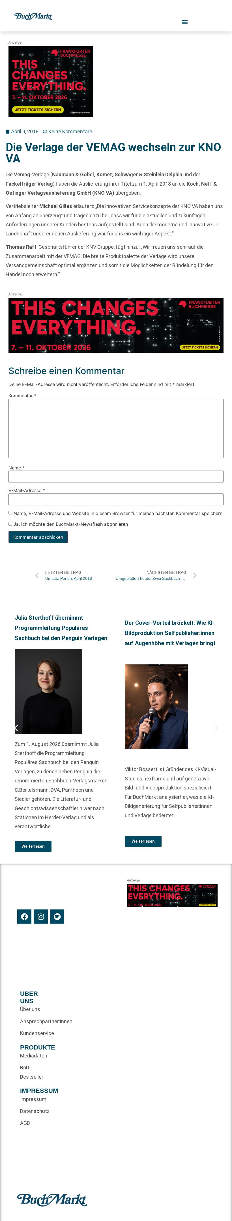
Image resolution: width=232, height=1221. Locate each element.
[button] (16, 728)
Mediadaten (30, 1056)
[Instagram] (41, 916)
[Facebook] (24, 916)
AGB (25, 1123)
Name (16, 467)
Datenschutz (30, 1111)
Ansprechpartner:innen (30, 1021)
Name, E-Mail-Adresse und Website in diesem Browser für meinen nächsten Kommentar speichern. (119, 513)
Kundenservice (30, 1033)
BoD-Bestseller (30, 1072)
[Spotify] (57, 916)
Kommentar (22, 396)
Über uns (30, 1009)
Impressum (30, 1099)
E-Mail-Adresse (26, 490)
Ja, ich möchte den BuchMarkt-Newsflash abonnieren (70, 524)
